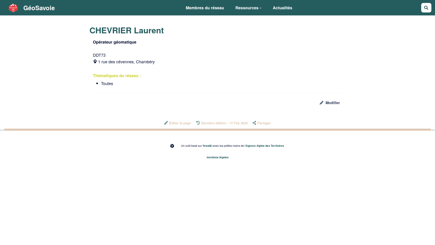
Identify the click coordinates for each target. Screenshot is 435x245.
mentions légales (218, 157)
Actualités (282, 8)
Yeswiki (207, 146)
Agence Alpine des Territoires (265, 146)
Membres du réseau (205, 8)
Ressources (247, 8)
